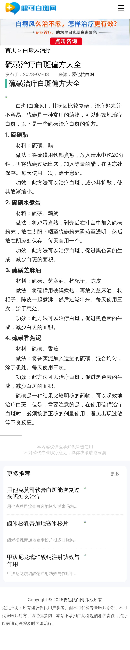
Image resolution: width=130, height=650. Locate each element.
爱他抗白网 (83, 74)
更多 (115, 474)
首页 (10, 50)
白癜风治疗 (37, 50)
